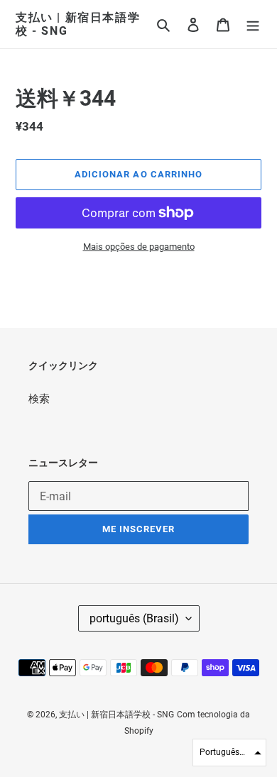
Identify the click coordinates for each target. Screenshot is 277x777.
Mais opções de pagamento (139, 246)
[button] (229, 752)
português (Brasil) (134, 618)
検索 (39, 398)
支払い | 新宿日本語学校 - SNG (78, 24)
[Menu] (253, 24)
